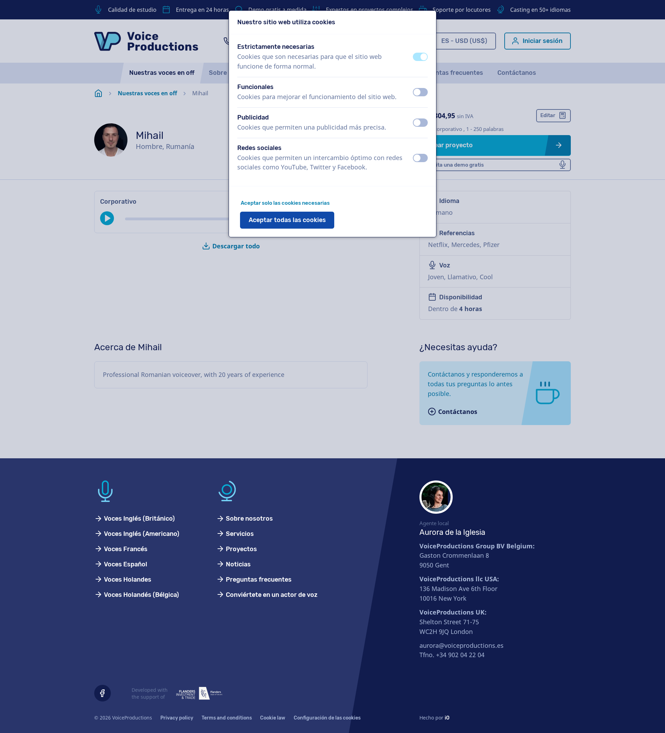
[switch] (420, 57)
